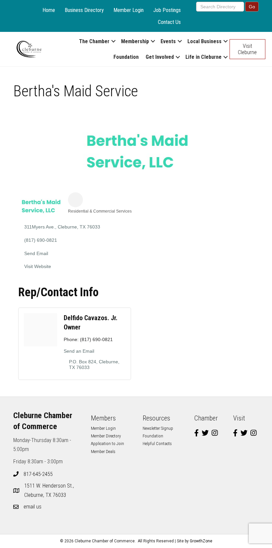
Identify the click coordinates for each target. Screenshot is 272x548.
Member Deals (103, 451)
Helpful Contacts (157, 443)
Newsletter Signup (158, 428)
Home (48, 10)
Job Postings (167, 10)
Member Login (128, 10)
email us (32, 506)
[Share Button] (75, 199)
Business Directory (84, 10)
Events (168, 41)
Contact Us (169, 22)
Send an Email (79, 351)
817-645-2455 (38, 474)
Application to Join (107, 443)
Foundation (126, 57)
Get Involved (160, 57)
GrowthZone (201, 541)
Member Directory (106, 435)
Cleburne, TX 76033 (49, 490)
